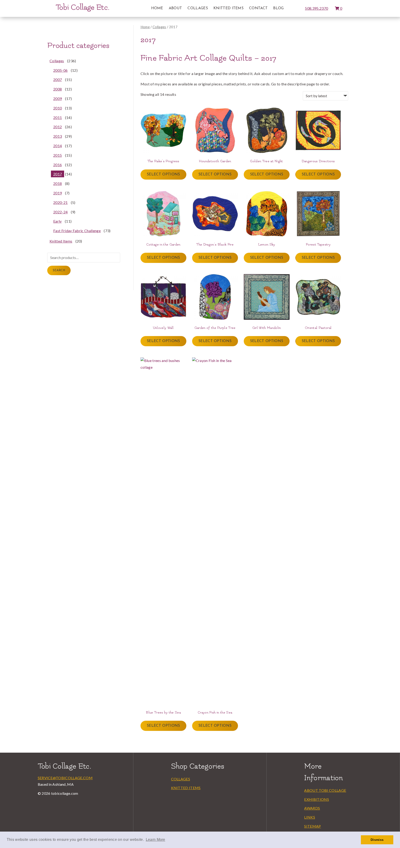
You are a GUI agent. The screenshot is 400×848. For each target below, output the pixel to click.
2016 (57, 164)
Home (157, 8)
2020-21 (60, 202)
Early (57, 221)
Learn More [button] (155, 840)
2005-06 (60, 70)
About (175, 8)
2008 (57, 89)
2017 (57, 174)
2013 (57, 136)
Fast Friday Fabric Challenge (77, 230)
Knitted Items (228, 8)
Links (309, 817)
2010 (57, 108)
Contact (258, 8)
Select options (163, 174)
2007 (57, 79)
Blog (278, 8)
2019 (57, 193)
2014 (57, 145)
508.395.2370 (316, 8)
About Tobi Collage (325, 790)
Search (59, 270)
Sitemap (312, 826)
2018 (57, 183)
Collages (198, 8)
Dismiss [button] (377, 840)
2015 (57, 155)
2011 (57, 117)
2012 (57, 127)
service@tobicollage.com (65, 778)
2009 (57, 98)
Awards (312, 808)
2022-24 (60, 212)
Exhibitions (316, 799)
